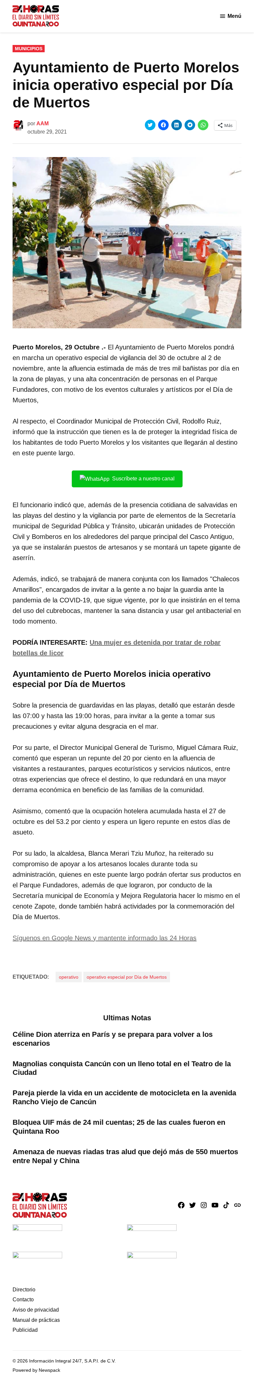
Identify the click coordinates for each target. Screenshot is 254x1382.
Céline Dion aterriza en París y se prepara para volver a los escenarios (113, 1038)
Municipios (28, 48)
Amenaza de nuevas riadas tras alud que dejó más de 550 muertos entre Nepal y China (125, 1156)
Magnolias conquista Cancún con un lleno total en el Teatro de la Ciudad (122, 1068)
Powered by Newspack (36, 1370)
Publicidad (25, 1330)
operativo (68, 977)
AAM (42, 123)
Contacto (23, 1299)
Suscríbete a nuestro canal (143, 478)
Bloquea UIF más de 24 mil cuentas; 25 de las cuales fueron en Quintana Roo (119, 1126)
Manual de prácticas (36, 1320)
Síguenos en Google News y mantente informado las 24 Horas (104, 938)
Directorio (24, 1289)
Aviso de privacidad (36, 1310)
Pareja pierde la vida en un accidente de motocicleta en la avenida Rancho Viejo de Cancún (124, 1097)
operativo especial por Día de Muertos (127, 977)
